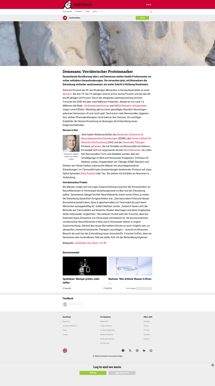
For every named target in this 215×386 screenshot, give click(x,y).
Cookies (147, 334)
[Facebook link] (123, 351)
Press (65, 330)
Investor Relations (70, 326)
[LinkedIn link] (144, 351)
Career (65, 334)
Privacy (146, 330)
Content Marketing (107, 330)
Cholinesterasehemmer (96, 105)
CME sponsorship (107, 339)
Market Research (106, 334)
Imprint (146, 339)
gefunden (96, 146)
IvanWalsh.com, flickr (86, 243)
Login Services (106, 326)
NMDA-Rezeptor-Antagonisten (130, 105)
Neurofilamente (131, 150)
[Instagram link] (137, 351)
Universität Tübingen (134, 142)
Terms (146, 326)
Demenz (67, 94)
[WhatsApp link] (151, 351)
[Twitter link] (130, 351)
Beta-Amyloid (88, 173)
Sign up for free (122, 373)
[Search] (150, 12)
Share (142, 18)
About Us (66, 321)
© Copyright (67, 288)
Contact (147, 321)
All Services (104, 343)
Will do (93, 373)
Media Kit (104, 321)
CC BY (103, 243)
